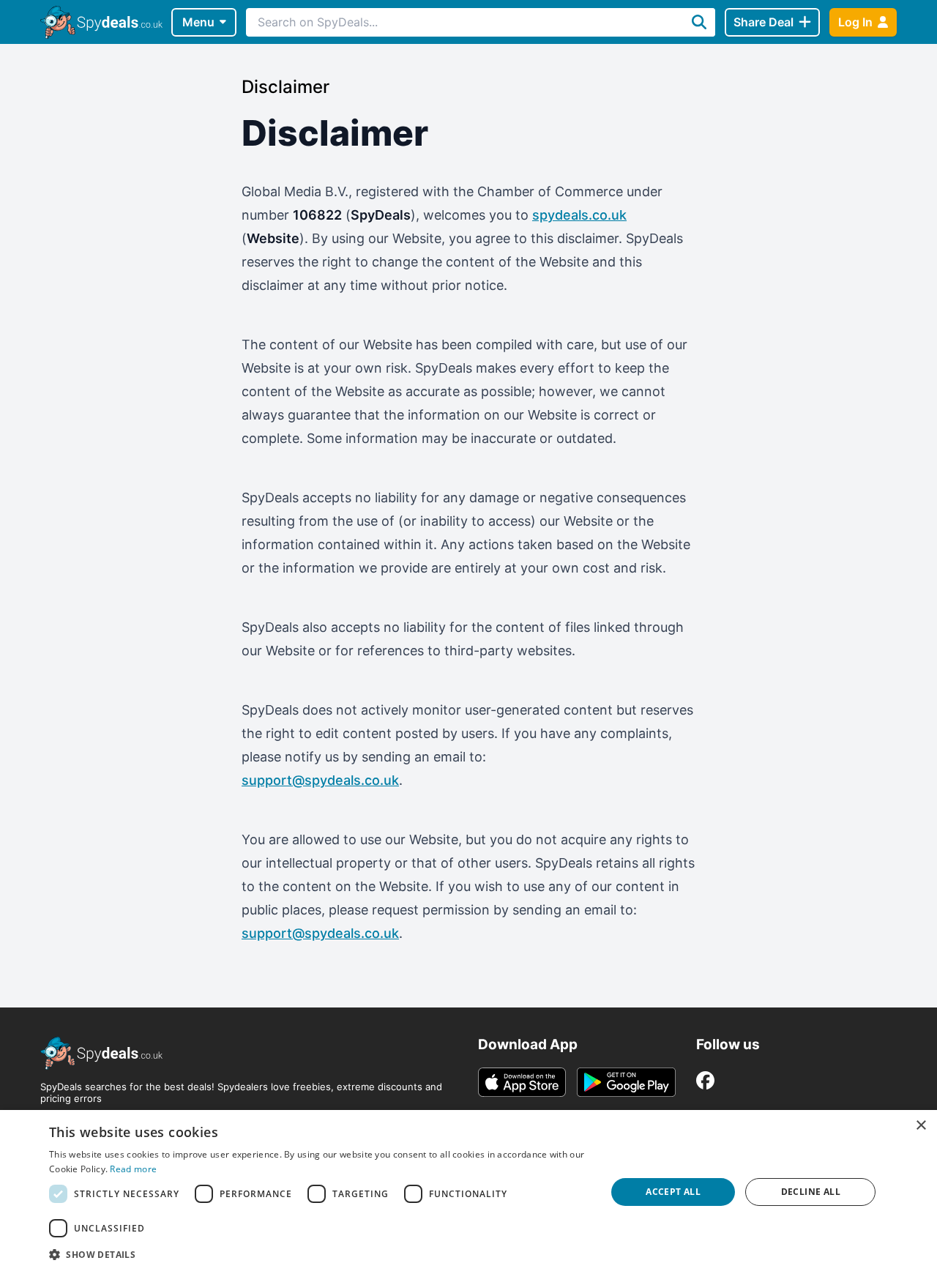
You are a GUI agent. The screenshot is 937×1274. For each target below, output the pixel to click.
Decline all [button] (810, 1191)
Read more (133, 1169)
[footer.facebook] (705, 1080)
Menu (198, 22)
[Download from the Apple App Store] (522, 1082)
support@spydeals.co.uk (320, 780)
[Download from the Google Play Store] (626, 1082)
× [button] (920, 1125)
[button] (319, 1254)
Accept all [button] (673, 1191)
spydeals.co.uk (579, 215)
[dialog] (468, 1192)
